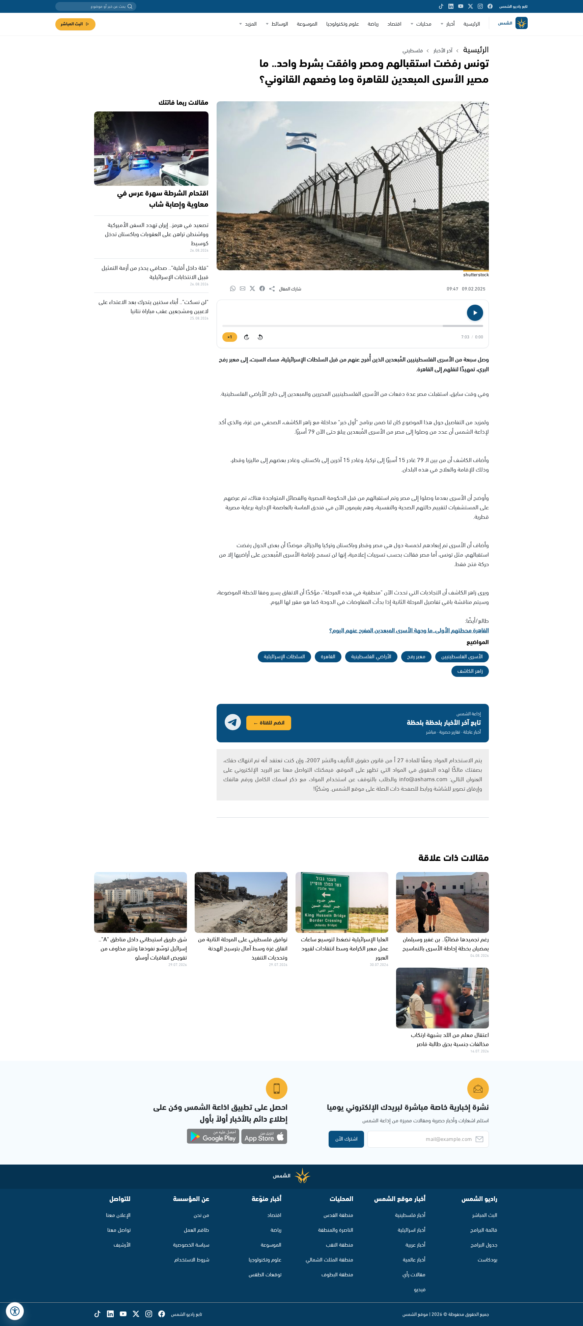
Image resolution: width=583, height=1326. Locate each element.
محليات (424, 24)
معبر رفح (416, 657)
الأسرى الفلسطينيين (462, 657)
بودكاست (487, 1260)
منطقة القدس (338, 1215)
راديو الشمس (479, 1199)
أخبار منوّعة (266, 1199)
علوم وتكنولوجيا (342, 24)
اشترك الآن (346, 1139)
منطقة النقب (339, 1245)
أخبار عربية (415, 1245)
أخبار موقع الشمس (399, 1199)
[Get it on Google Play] (213, 1136)
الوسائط (280, 24)
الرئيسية (472, 24)
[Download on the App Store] (264, 1136)
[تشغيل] (475, 313)
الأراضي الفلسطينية (371, 657)
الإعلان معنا (118, 1215)
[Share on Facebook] (264, 289)
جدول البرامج (484, 1245)
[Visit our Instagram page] (480, 6)
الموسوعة (307, 24)
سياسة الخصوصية (191, 1245)
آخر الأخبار (443, 51)
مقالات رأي (413, 1275)
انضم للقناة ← (268, 723)
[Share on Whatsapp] (235, 289)
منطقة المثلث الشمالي (329, 1260)
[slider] (352, 326)
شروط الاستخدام (191, 1260)
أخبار (450, 24)
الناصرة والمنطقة (335, 1230)
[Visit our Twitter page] (470, 6)
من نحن (201, 1215)
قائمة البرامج (483, 1230)
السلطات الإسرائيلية (284, 657)
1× (229, 337)
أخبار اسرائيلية (411, 1230)
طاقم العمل (196, 1230)
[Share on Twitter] (254, 289)
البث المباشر (72, 24)
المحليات (341, 1199)
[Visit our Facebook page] (490, 6)
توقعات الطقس (265, 1275)
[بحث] (130, 6)
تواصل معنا (119, 1230)
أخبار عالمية (414, 1260)
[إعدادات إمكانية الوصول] (15, 1311)
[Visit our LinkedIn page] (450, 6)
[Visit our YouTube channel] (460, 6)
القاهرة (328, 657)
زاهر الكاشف (470, 671)
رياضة (373, 24)
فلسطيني (412, 51)
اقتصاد (394, 24)
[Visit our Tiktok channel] (441, 6)
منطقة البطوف (337, 1275)
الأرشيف (122, 1245)
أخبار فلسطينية (410, 1215)
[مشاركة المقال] (274, 289)
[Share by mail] (245, 289)
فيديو (419, 1290)
